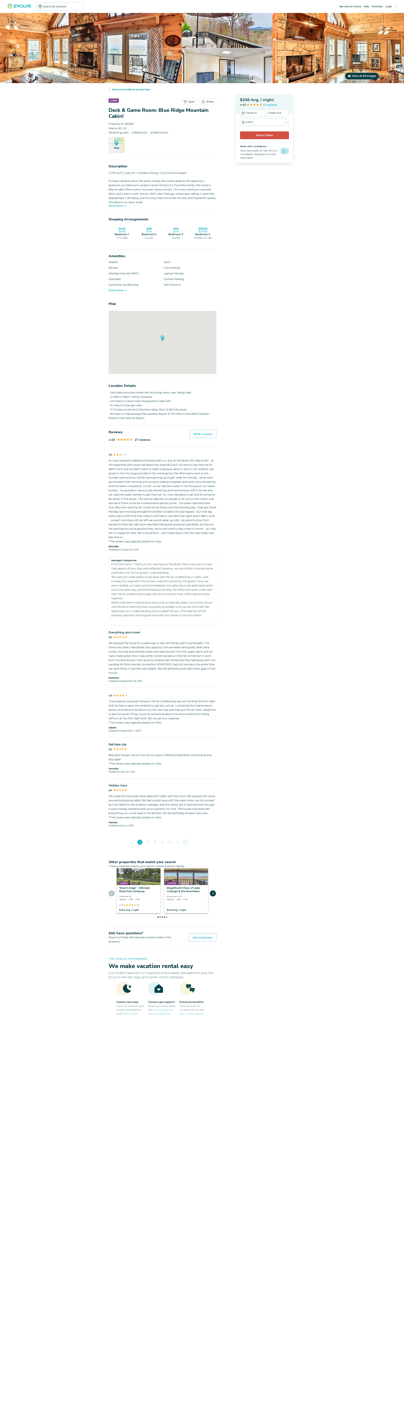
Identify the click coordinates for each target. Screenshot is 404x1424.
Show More (116, 205)
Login (388, 6)
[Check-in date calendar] (243, 113)
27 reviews (270, 104)
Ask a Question (202, 937)
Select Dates (264, 135)
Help (366, 6)
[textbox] (60, 6)
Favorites (377, 6)
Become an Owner (350, 6)
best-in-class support (192, 1013)
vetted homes (130, 1013)
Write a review (202, 434)
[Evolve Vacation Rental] (19, 7)
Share (210, 101)
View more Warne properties (131, 89)
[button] (264, 122)
